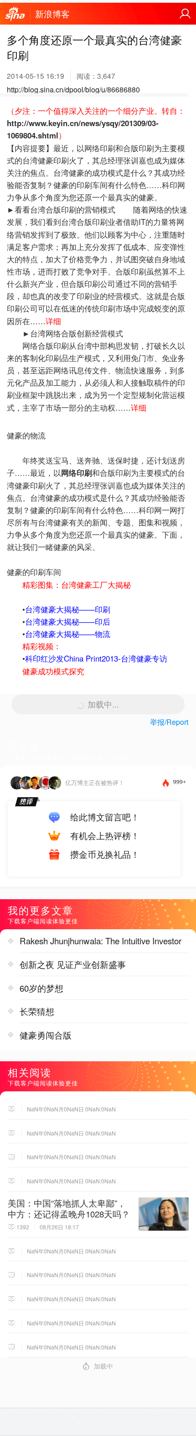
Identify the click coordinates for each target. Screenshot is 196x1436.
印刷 (84, 472)
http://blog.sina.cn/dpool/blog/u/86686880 (73, 89)
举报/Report (169, 722)
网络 (69, 472)
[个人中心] (185, 14)
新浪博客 (52, 14)
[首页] (15, 14)
